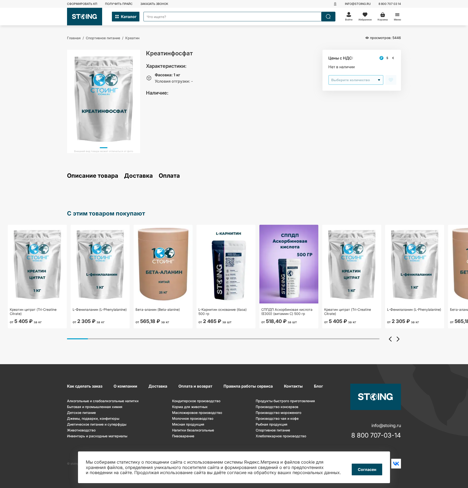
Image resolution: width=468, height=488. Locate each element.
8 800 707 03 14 (390, 4)
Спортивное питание (273, 430)
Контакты (293, 386)
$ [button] (387, 58)
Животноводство (81, 430)
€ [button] (393, 58)
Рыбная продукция (271, 424)
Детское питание (81, 412)
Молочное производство (192, 418)
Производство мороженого (278, 412)
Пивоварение (183, 436)
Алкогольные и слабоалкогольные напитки (102, 401)
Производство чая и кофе (277, 418)
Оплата (169, 176)
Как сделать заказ (84, 386)
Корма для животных (190, 407)
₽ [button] (381, 58)
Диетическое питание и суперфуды (96, 424)
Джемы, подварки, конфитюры (93, 418)
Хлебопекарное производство (281, 436)
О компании (125, 386)
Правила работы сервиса (248, 386)
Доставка (138, 176)
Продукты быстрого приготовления (285, 401)
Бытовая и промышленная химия (94, 407)
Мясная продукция (188, 424)
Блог (318, 386)
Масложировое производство (197, 412)
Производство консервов (277, 407)
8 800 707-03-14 (376, 435)
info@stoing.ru (358, 4)
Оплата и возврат (195, 386)
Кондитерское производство (196, 401)
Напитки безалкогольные (193, 430)
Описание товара (92, 176)
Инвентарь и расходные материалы (97, 436)
